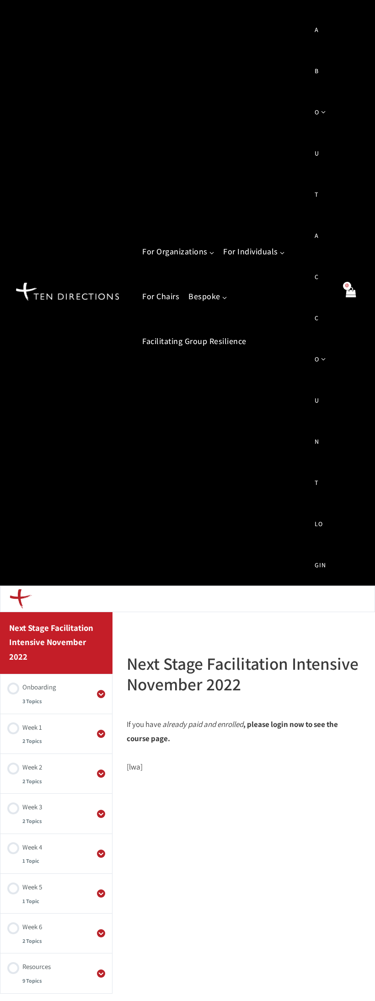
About (317, 112)
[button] (211, 252)
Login (320, 544)
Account (317, 359)
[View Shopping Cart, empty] (350, 297)
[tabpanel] (243, 745)
